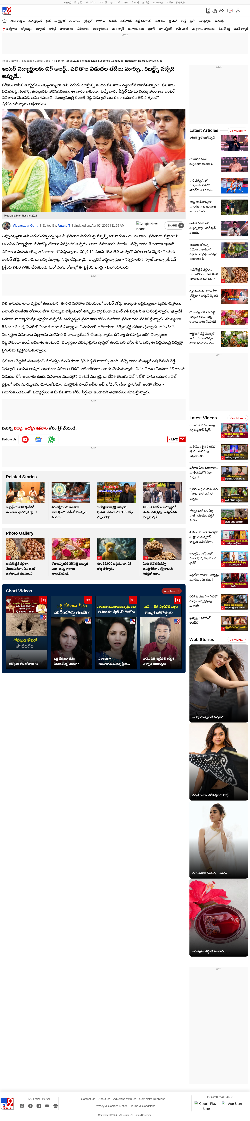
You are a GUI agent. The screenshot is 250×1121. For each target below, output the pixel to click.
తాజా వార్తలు (18, 21)
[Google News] (55, 1106)
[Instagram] (39, 1106)
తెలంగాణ (74, 21)
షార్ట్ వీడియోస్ (143, 21)
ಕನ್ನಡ (91, 2)
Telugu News (10, 60)
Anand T (64, 225)
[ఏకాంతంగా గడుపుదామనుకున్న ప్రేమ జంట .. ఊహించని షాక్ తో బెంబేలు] (116, 632)
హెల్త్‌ (183, 21)
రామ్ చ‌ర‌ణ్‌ (182, 28)
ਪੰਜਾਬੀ (135, 2)
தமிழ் (146, 2)
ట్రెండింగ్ (173, 21)
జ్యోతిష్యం (26, 28)
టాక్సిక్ (52, 28)
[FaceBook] (22, 1106)
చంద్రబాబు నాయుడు (203, 28)
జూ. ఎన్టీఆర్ (165, 28)
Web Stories (201, 639)
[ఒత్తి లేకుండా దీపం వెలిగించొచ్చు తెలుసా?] (71, 632)
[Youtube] (25, 439)
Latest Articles (203, 130)
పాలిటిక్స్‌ (219, 21)
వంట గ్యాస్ (118, 28)
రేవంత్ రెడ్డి (224, 28)
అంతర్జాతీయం (100, 28)
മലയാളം (158, 2)
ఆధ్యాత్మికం (205, 21)
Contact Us (88, 1099)
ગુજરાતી (115, 2)
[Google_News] (38, 439)
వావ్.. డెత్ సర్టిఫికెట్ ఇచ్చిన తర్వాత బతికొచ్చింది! (158, 661)
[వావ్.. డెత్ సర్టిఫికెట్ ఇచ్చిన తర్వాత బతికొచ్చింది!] (160, 632)
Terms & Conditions (142, 1106)
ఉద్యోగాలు (11, 28)
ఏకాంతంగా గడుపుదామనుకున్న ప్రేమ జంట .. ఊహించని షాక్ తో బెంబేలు (113, 661)
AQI (221, 10)
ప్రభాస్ (151, 28)
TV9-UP (180, 2)
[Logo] (6, 11)
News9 (67, 2)
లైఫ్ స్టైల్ (88, 21)
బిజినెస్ (113, 21)
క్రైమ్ (192, 21)
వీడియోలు (83, 28)
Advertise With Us (124, 1099)
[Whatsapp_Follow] (51, 439)
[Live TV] (228, 10)
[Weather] (214, 10)
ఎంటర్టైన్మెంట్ (35, 21)
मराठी (103, 2)
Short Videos (19, 590)
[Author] (6, 225)
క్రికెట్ (48, 21)
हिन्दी (78, 2)
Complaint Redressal (152, 1099)
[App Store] (233, 1106)
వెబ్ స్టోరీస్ (126, 21)
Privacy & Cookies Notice (111, 1106)
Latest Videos (203, 417)
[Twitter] (30, 1106)
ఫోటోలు (100, 21)
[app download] (207, 10)
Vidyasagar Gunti (25, 225)
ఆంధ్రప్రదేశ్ (59, 21)
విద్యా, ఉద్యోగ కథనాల (31, 428)
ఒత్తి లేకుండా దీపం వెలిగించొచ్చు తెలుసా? (66, 661)
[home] (4, 21)
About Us (104, 1099)
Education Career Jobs (35, 60)
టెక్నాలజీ (40, 28)
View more (170, 591)
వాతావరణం (66, 28)
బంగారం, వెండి (136, 28)
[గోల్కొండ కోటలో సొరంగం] (26, 632)
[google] (149, 225)
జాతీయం (160, 21)
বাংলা (125, 2)
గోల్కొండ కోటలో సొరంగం (23, 663)
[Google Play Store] (206, 1106)
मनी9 (169, 2)
